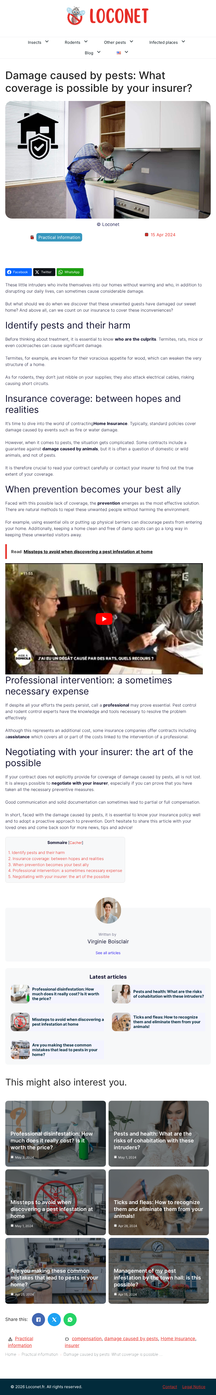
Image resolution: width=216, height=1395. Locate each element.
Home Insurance (178, 1338)
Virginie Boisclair (108, 941)
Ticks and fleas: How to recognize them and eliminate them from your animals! (166, 1022)
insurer (72, 1345)
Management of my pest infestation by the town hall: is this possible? (157, 1278)
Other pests (115, 42)
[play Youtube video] (104, 618)
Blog (89, 52)
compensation (87, 1338)
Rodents (72, 42)
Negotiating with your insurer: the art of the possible (59, 876)
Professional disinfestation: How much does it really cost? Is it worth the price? (65, 994)
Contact (170, 1386)
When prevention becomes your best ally (48, 864)
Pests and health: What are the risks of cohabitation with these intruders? (168, 994)
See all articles (108, 952)
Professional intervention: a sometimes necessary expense (65, 870)
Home (10, 1354)
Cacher (76, 843)
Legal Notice (193, 1386)
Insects (34, 42)
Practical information (59, 237)
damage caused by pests (131, 1338)
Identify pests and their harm (36, 852)
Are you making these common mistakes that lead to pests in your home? (64, 1049)
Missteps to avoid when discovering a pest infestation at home (68, 1022)
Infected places (163, 42)
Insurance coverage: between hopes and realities (56, 858)
